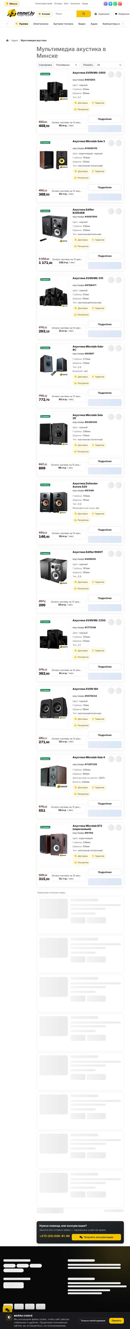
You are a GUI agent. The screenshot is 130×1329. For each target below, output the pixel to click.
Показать (88, 64)
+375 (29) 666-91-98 (54, 1236)
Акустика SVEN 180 (85, 688)
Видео (81, 23)
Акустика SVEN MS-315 (88, 278)
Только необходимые (93, 1320)
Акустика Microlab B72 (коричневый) (87, 827)
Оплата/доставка (43, 3)
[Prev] (7, 24)
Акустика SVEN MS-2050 (89, 72)
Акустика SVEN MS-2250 (89, 620)
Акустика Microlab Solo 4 (89, 757)
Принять (116, 1320)
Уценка (23, 23)
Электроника (40, 23)
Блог (66, 3)
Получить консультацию (98, 1237)
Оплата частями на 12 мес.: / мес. (66, 124)
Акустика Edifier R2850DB (83, 211)
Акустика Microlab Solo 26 (88, 416)
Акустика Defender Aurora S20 (85, 485)
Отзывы (58, 3)
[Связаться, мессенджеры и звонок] (7, 1310)
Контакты (75, 3)
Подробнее (105, 119)
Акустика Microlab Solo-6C (88, 348)
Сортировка (45, 64)
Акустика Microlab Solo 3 (89, 141)
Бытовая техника (63, 23)
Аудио (94, 23)
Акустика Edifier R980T (88, 552)
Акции (85, 3)
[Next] (122, 24)
